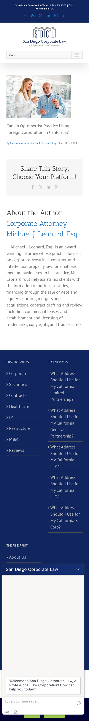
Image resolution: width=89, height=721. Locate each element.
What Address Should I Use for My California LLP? (65, 456)
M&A (14, 439)
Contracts (17, 395)
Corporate (18, 373)
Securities (18, 384)
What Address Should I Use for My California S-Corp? (65, 517)
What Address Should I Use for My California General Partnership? (65, 423)
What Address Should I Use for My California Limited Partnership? (65, 386)
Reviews (16, 450)
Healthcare (19, 406)
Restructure (19, 428)
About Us (17, 557)
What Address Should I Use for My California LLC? (65, 487)
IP (11, 417)
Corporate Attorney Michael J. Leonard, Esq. (33, 143)
